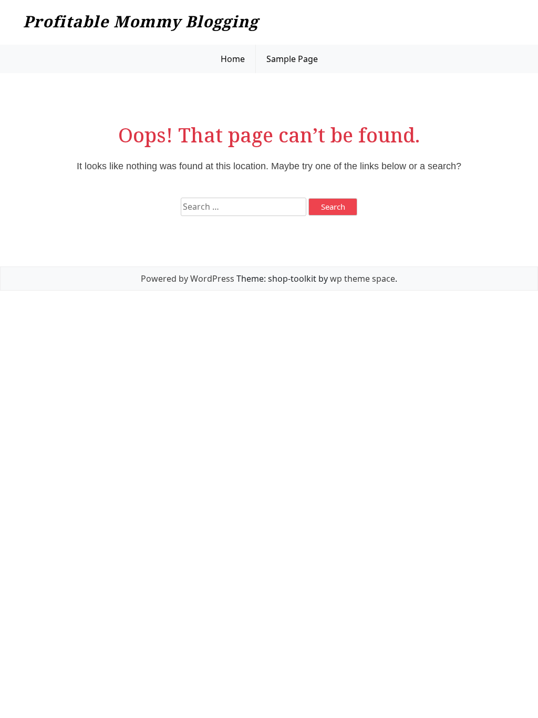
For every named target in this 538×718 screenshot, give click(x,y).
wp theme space (362, 278)
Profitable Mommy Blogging (140, 21)
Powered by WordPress (187, 278)
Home (233, 59)
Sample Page (292, 59)
